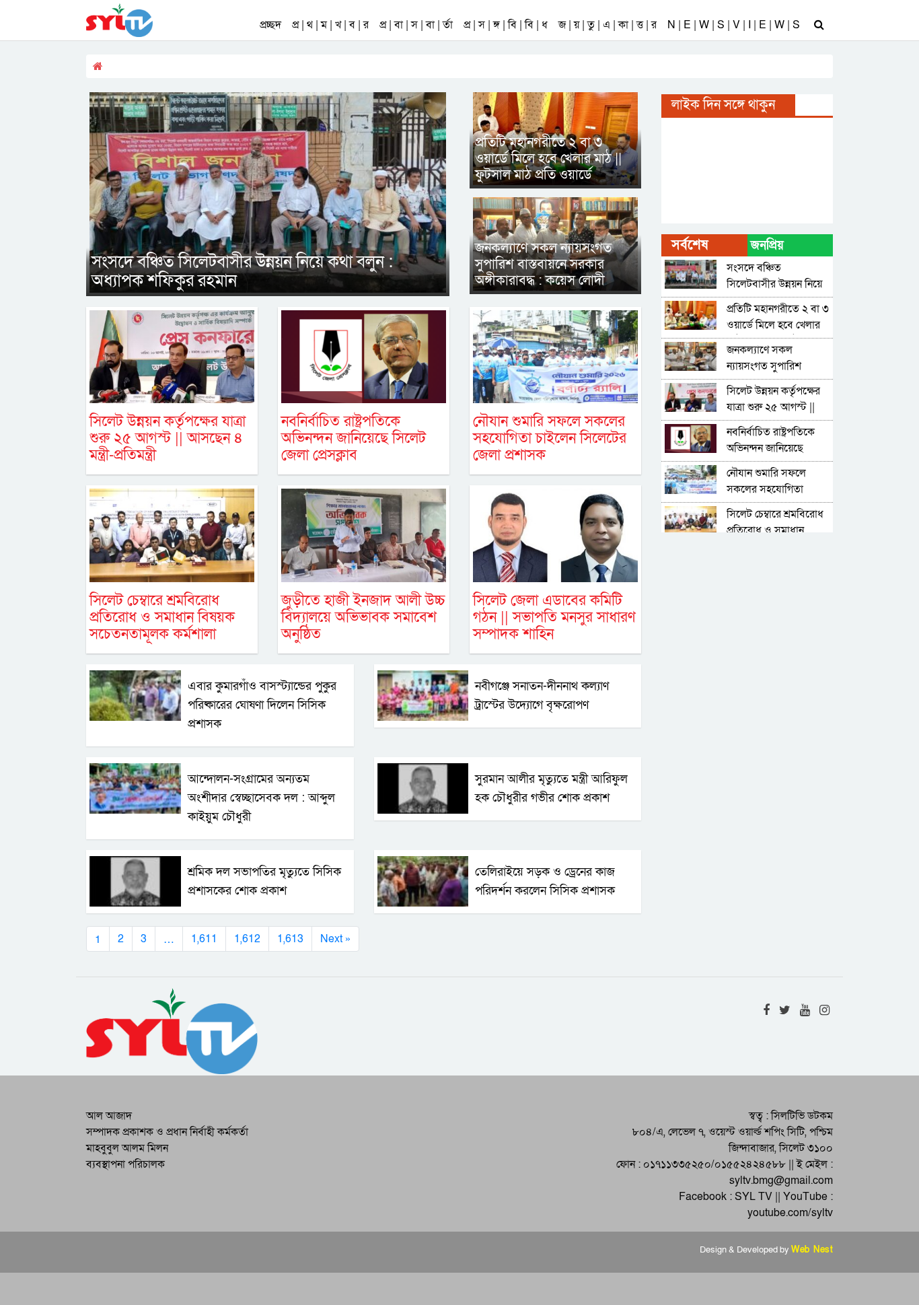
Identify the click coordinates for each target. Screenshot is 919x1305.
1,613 (290, 938)
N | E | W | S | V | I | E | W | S (733, 24)
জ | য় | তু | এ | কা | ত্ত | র (607, 24)
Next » (335, 938)
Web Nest (812, 1250)
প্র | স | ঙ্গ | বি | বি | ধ (506, 24)
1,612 (247, 938)
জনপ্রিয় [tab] (767, 245)
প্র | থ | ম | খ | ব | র (330, 24)
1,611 (204, 938)
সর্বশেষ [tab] (689, 245)
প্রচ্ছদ (270, 24)
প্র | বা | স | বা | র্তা (416, 24)
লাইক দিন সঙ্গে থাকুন (723, 105)
